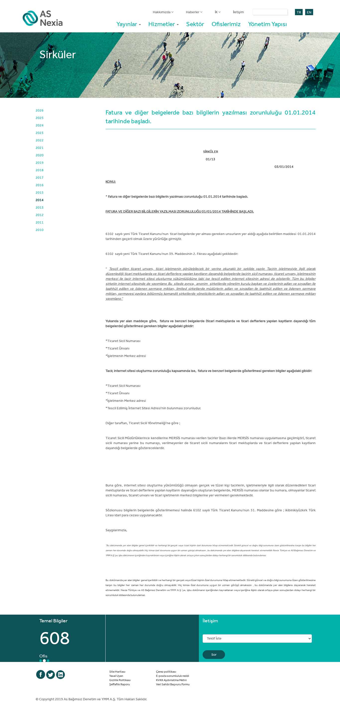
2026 (40, 110)
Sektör (195, 23)
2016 (40, 185)
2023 (40, 133)
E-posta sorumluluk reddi (172, 675)
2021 (40, 148)
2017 (40, 177)
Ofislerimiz (226, 23)
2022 (40, 140)
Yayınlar (127, 23)
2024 (40, 125)
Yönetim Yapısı (267, 23)
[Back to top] (321, 685)
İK (216, 12)
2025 (40, 118)
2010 (40, 230)
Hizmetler (162, 23)
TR (299, 12)
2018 (40, 170)
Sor (214, 654)
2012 (40, 215)
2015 (40, 192)
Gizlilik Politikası (120, 680)
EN (309, 12)
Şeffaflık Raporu (119, 684)
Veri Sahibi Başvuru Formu (173, 684)
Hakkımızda (162, 12)
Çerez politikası (166, 671)
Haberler (193, 12)
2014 (40, 200)
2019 (40, 163)
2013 (40, 207)
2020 (40, 155)
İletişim (238, 12)
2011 (40, 222)
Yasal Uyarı (116, 675)
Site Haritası (117, 671)
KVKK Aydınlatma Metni (171, 680)
